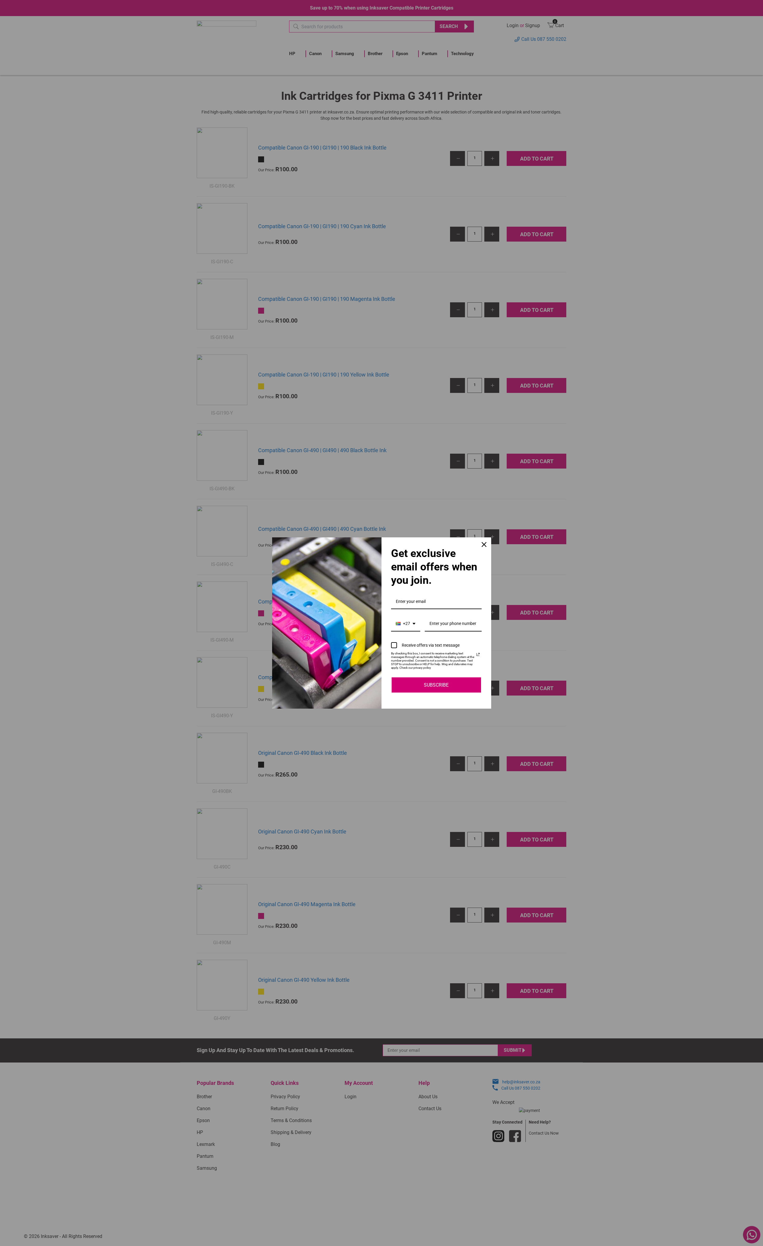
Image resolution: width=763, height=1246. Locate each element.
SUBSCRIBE (436, 685)
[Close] (484, 544)
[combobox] (405, 623)
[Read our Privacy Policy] (478, 654)
